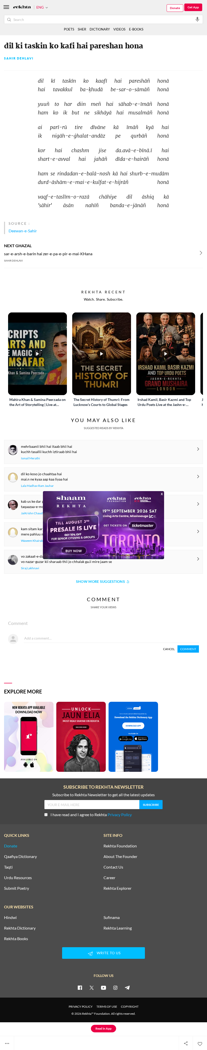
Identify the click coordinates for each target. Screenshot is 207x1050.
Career (109, 878)
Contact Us (113, 867)
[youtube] (103, 987)
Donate (175, 8)
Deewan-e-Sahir (23, 230)
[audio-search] (197, 19)
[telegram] (127, 987)
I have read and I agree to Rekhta (91, 814)
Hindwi (10, 917)
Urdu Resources (18, 878)
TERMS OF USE (106, 1006)
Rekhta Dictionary (20, 928)
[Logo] (22, 7)
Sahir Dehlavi (19, 58)
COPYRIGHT (130, 1006)
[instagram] (115, 987)
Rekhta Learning (118, 928)
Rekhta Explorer (118, 888)
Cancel (169, 649)
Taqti (8, 867)
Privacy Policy (120, 814)
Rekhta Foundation (120, 846)
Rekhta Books (16, 939)
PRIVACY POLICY (81, 1006)
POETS (69, 29)
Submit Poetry (16, 888)
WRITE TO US (109, 953)
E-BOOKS (136, 29)
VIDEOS (119, 29)
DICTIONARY (100, 29)
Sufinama (112, 917)
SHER (82, 29)
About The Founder (120, 856)
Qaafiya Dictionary (20, 856)
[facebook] (80, 987)
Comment (188, 649)
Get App (193, 7)
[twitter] (92, 987)
